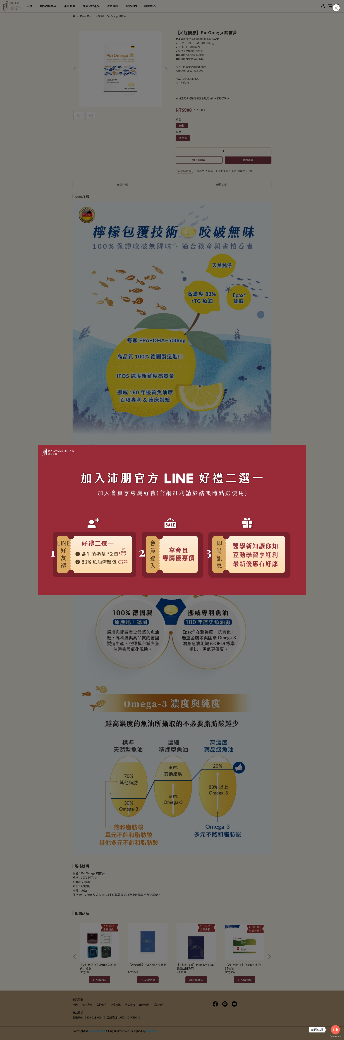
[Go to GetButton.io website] (335, 1036)
